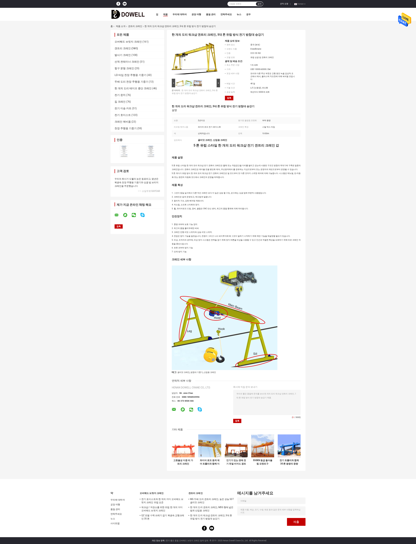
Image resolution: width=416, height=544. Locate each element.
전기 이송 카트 (123, 108)
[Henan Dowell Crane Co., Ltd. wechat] (136, 215)
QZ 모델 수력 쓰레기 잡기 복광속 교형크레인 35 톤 (162, 517)
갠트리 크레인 (135, 26)
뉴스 (239, 14)
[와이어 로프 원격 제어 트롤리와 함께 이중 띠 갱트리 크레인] (209, 445)
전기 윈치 (120, 95)
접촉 (229, 98)
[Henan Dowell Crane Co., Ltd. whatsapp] (127, 215)
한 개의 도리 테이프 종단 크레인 (133, 88)
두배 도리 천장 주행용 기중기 (131, 81)
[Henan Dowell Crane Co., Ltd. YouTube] (125, 4)
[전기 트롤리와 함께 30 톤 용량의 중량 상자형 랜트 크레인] (289, 445)
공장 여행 (196, 14)
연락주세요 (226, 14)
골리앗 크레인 (183, 372)
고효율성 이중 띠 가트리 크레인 (183, 462)
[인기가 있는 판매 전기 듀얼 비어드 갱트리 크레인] (236, 445)
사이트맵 (115, 523)
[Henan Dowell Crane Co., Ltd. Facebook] (118, 4)
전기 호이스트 (123, 115)
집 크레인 (120, 101)
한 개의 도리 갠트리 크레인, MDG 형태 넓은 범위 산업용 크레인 (212, 509)
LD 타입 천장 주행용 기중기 (130, 75)
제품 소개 (120, 26)
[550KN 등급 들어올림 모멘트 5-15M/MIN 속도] (262, 445)
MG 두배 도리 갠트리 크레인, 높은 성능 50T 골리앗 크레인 (212, 501)
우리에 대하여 (180, 14)
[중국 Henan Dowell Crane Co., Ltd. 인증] (123, 151)
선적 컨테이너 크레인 (127, 61)
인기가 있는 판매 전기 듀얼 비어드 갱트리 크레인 (236, 462)
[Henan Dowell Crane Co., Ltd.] (128, 14)
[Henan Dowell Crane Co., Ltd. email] (119, 215)
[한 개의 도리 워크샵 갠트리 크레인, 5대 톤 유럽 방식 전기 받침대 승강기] (194, 58)
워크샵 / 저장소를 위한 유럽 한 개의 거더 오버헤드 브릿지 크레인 (161, 509)
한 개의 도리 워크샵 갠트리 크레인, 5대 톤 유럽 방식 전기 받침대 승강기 (211, 517)
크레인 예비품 (123, 121)
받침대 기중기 (197, 372)
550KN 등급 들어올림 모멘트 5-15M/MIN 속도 (262, 462)
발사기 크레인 (123, 55)
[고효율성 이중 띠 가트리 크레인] (183, 445)
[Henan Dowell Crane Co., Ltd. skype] (144, 215)
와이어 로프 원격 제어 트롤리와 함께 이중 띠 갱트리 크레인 (210, 462)
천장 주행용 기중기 (126, 128)
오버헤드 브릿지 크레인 (128, 41)
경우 (248, 14)
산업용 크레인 (210, 372)
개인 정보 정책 (158, 540)
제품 (165, 14)
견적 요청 (284, 4)
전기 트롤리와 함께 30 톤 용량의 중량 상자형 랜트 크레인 (289, 462)
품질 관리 (211, 14)
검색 (259, 4)
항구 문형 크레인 (124, 68)
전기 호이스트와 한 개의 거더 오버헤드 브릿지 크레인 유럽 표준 (162, 501)
